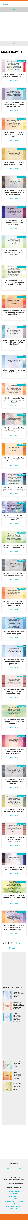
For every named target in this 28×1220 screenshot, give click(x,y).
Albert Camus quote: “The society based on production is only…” (14, 692)
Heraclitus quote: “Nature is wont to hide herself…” (18, 994)
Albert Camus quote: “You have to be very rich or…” (14, 163)
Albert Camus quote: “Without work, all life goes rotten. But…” (14, 252)
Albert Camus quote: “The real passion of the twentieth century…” (14, 751)
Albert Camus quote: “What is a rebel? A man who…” (14, 371)
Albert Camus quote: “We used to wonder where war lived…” (14, 400)
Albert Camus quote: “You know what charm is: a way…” (14, 134)
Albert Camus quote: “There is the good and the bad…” (14, 547)
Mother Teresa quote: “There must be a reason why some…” (17, 1086)
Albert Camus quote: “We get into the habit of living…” (14, 489)
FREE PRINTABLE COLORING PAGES (14, 1202)
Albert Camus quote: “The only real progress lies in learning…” (14, 781)
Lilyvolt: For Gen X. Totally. (14, 1197)
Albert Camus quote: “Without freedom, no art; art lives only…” (14, 222)
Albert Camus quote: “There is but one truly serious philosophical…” (14, 604)
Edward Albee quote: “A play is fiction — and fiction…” (18, 1064)
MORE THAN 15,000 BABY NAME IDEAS (14, 1207)
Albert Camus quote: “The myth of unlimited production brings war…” (14, 839)
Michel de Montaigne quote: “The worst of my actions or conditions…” (17, 1017)
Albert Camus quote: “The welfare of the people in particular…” (14, 662)
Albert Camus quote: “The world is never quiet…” (14, 633)
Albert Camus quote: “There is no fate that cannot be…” (14, 575)
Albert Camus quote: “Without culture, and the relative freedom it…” (14, 282)
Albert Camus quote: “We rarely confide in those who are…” (14, 460)
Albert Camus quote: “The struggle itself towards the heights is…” (14, 722)
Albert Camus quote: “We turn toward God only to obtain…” (14, 430)
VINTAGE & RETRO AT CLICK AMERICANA (14, 1193)
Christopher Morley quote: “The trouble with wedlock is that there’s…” (18, 1006)
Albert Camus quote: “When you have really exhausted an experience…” (14, 312)
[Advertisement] (14, 26)
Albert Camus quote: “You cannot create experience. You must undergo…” (14, 192)
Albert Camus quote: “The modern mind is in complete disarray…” (14, 897)
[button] (14, 9)
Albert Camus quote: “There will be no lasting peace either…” (14, 518)
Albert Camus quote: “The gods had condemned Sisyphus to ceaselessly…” (14, 927)
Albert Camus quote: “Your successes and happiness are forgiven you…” (14, 104)
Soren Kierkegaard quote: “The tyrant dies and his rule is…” (18, 1075)
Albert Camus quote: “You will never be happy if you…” (14, 75)
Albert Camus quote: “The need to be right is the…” (14, 868)
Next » (14, 948)
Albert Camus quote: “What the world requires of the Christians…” (14, 342)
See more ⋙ (14, 80)
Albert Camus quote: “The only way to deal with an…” (14, 810)
